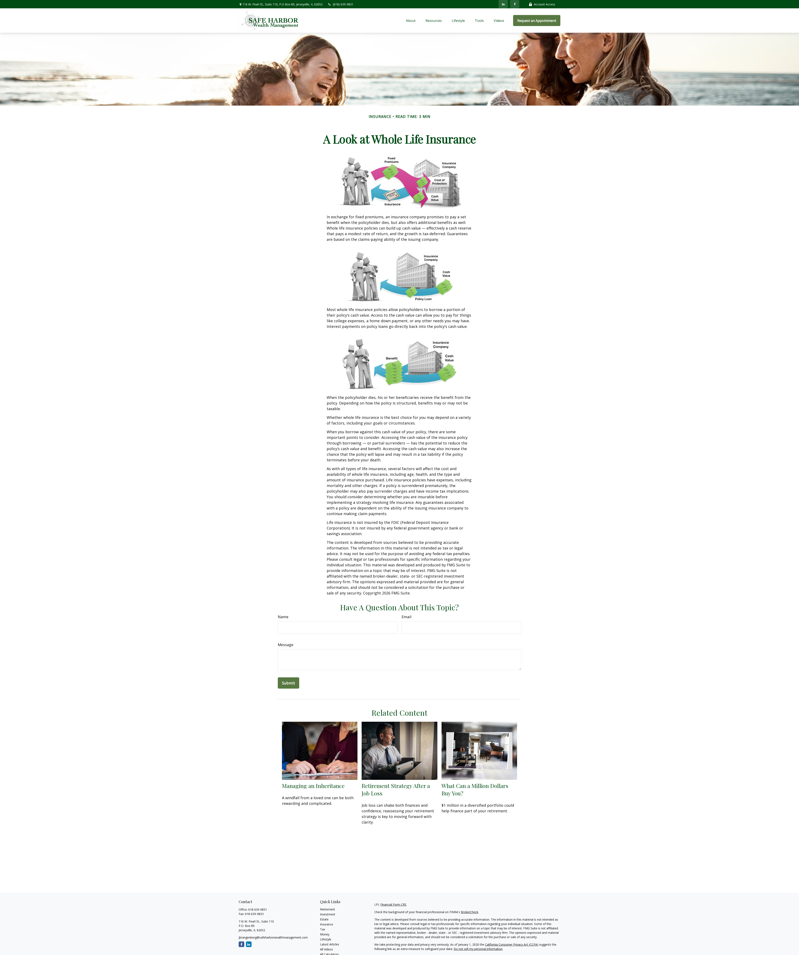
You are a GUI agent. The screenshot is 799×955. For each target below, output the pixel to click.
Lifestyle (325, 939)
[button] (410, 20)
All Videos (326, 949)
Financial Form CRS (393, 904)
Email (406, 616)
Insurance (326, 924)
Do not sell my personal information (478, 949)
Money (324, 934)
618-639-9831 (257, 909)
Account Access (544, 4)
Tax (322, 929)
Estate (324, 919)
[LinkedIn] (503, 4)
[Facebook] (514, 4)
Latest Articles (329, 944)
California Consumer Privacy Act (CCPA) (511, 944)
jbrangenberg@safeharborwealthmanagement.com (273, 937)
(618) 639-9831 (343, 4)
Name (283, 616)
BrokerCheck (469, 912)
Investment (327, 914)
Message (285, 644)
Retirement (327, 909)
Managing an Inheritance (313, 785)
